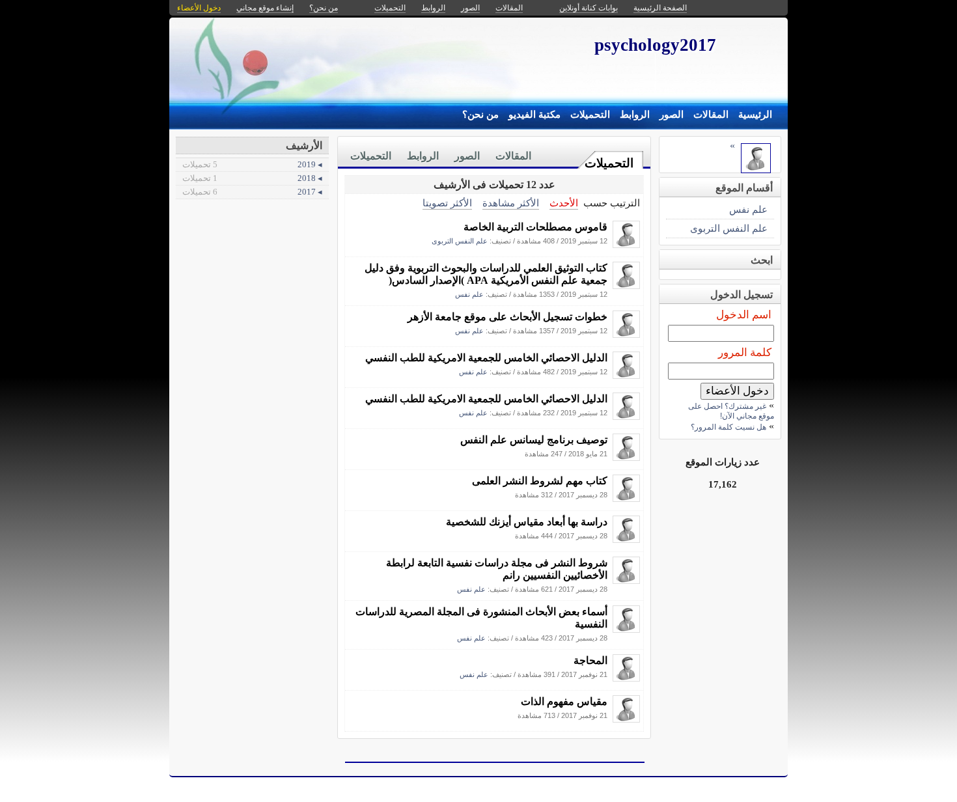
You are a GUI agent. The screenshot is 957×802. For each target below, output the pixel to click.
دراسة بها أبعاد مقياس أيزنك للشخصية (526, 521)
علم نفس (469, 294)
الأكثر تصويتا (447, 202)
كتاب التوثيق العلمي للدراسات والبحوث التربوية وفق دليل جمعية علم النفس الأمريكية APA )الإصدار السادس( (486, 274)
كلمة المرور (744, 352)
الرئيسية (755, 114)
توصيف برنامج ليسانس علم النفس (533, 439)
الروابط (635, 114)
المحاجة (590, 660)
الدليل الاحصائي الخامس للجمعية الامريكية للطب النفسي (486, 357)
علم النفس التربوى (460, 241)
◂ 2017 (252, 192)
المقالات (710, 114)
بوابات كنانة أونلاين (588, 7)
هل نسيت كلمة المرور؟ (728, 427)
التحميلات (590, 114)
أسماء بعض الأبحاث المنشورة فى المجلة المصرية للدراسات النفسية (481, 617)
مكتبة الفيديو (534, 114)
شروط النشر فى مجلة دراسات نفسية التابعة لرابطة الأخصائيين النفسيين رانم (496, 569)
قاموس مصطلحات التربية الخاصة (535, 226)
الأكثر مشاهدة (510, 202)
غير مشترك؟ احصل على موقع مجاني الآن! (731, 411)
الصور (671, 114)
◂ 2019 (252, 164)
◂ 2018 (252, 178)
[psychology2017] (626, 244)
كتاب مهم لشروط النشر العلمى (539, 480)
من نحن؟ (480, 114)
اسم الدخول (743, 315)
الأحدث (563, 202)
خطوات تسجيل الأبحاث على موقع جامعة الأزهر (507, 316)
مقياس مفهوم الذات (564, 701)
